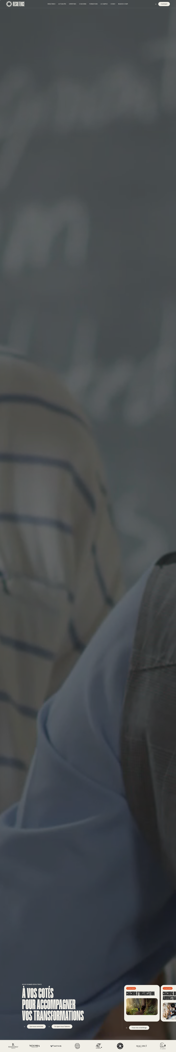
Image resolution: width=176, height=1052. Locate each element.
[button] (173, 1005)
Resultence (51, 4)
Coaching (82, 4)
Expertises (72, 4)
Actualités (62, 4)
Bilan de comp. (123, 4)
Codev (113, 4)
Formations (93, 4)
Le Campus (104, 4)
